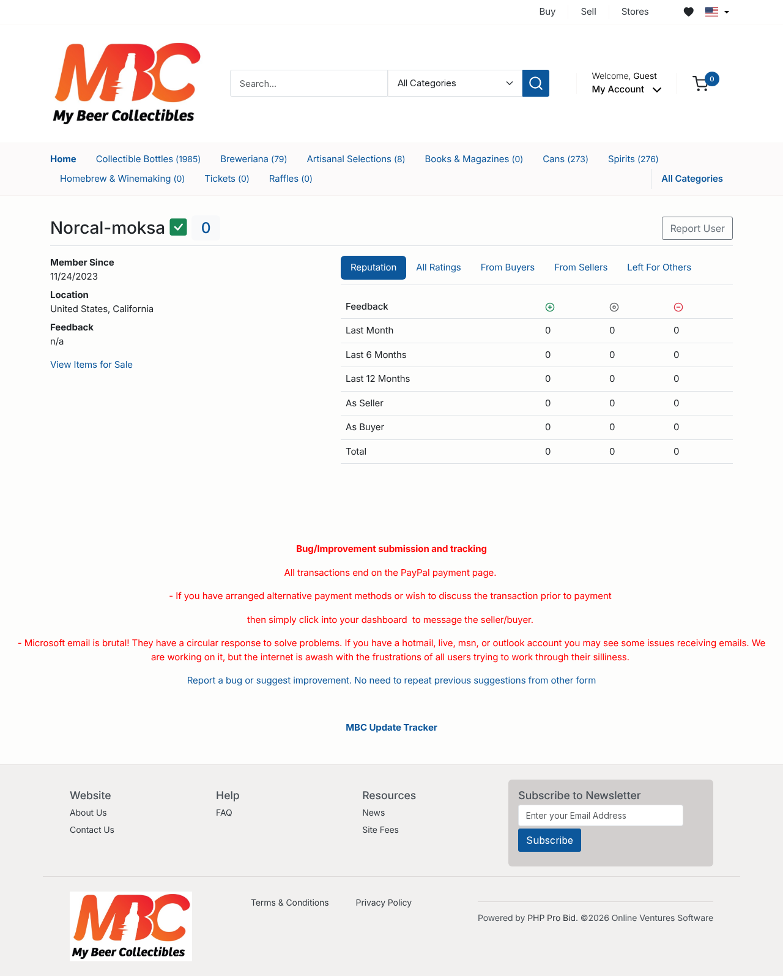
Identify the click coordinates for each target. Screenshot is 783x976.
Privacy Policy (384, 903)
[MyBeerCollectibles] (126, 83)
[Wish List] (688, 12)
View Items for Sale (91, 364)
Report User (697, 228)
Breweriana (253, 159)
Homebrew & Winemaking (122, 178)
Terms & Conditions (290, 903)
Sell (588, 11)
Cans (565, 159)
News (373, 813)
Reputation (373, 267)
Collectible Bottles (148, 159)
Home (63, 159)
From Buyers (508, 267)
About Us (88, 813)
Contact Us (92, 830)
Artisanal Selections (355, 159)
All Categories (692, 178)
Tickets (227, 178)
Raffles (291, 178)
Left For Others (659, 267)
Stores (635, 11)
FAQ (224, 813)
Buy (548, 11)
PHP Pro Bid (551, 918)
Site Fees (380, 830)
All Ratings (438, 267)
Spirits (633, 159)
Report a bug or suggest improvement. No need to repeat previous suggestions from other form (391, 680)
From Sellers (580, 267)
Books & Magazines (474, 159)
